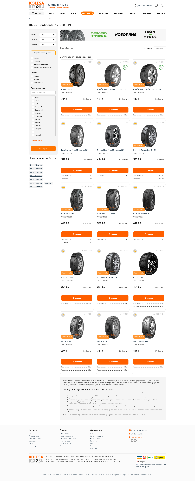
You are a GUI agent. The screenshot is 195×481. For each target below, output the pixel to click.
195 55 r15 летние (36, 179)
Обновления (57, 475)
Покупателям (146, 13)
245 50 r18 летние (36, 183)
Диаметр (34, 44)
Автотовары (119, 13)
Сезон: (34, 72)
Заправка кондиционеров (68, 438)
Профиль (34, 39)
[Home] (36, 6)
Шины (51, 13)
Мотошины (32, 441)
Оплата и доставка (96, 436)
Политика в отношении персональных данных (113, 475)
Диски (62, 13)
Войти (140, 5)
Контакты (161, 13)
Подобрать (43, 148)
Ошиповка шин (65, 446)
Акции (132, 13)
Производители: (38, 88)
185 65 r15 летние (36, 172)
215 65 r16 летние (36, 165)
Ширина (33, 34)
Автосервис (103, 13)
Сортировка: (148, 48)
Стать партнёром (96, 446)
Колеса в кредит (95, 438)
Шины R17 (48, 183)
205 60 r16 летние (36, 168)
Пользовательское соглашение (140, 475)
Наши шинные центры (138, 437)
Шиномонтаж (87, 13)
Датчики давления (35, 446)
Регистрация (147, 5)
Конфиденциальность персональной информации (79, 475)
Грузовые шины (34, 436)
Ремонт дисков (65, 441)
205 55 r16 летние (36, 176)
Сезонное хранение (66, 436)
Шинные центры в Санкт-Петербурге (58, 7)
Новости (93, 443)
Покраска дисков (65, 443)
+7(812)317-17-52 (58, 4)
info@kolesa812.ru (137, 434)
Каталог (38, 13)
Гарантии (93, 441)
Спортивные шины (35, 438)
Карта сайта (47, 475)
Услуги (73, 13)
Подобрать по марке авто (43, 53)
